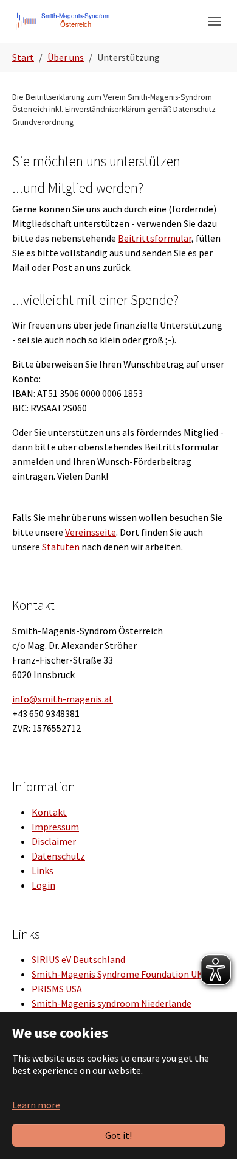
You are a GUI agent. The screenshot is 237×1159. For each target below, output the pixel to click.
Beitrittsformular (154, 238)
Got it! (118, 1135)
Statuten (61, 547)
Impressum (55, 827)
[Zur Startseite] (63, 21)
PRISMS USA (57, 988)
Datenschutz (58, 856)
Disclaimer (54, 841)
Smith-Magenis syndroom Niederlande (111, 1003)
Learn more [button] (36, 1105)
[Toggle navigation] (214, 21)
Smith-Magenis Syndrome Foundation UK (117, 974)
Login (43, 885)
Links (42, 870)
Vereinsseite (90, 532)
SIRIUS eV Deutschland (78, 959)
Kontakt (49, 812)
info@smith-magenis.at (62, 699)
